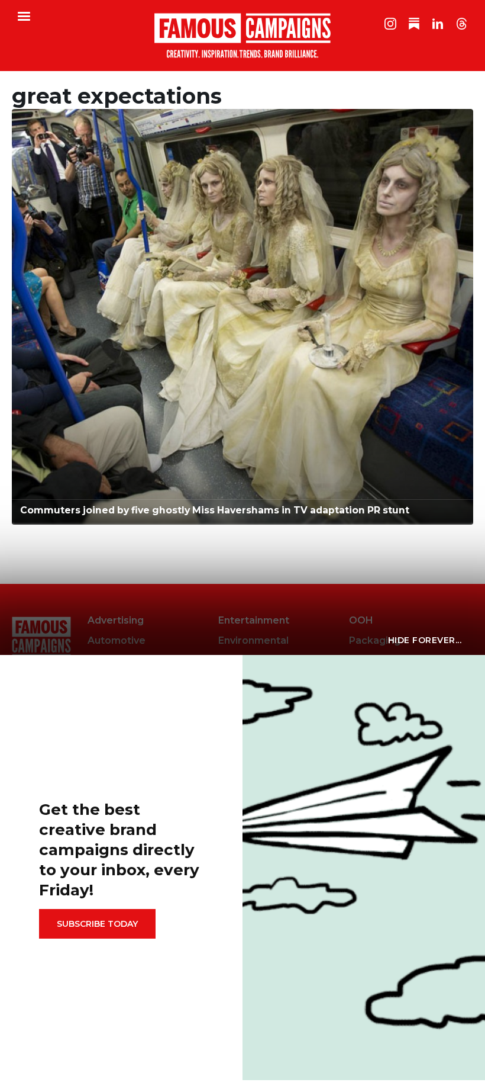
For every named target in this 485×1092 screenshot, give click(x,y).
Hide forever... (425, 640)
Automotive (117, 640)
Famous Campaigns (242, 35)
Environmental (253, 640)
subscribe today (97, 923)
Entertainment (253, 620)
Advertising (116, 620)
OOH (361, 620)
